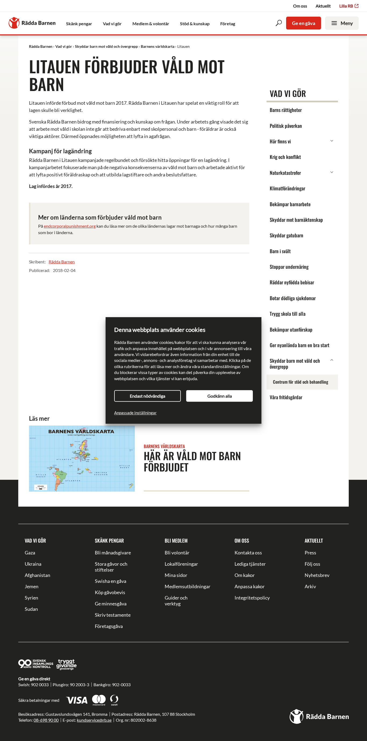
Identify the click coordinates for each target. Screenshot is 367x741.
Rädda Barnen (62, 261)
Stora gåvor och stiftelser (111, 567)
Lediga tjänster (250, 564)
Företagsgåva (109, 626)
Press (310, 552)
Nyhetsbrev (317, 575)
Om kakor (245, 575)
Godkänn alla (219, 395)
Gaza (30, 552)
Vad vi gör (35, 540)
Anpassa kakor (250, 586)
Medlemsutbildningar (183, 586)
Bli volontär (177, 552)
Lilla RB (346, 5)
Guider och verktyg (176, 600)
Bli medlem (176, 540)
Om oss (300, 5)
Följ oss (312, 564)
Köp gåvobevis (110, 592)
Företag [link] (227, 23)
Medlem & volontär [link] (150, 23)
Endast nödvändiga (147, 395)
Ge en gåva (303, 23)
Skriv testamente (113, 615)
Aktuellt (323, 5)
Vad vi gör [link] (112, 23)
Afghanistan (37, 575)
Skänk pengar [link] (79, 23)
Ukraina (33, 564)
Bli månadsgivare (113, 552)
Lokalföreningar (181, 564)
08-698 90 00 (46, 719)
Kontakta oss (248, 552)
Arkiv (310, 586)
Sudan (31, 609)
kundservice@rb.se (94, 719)
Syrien (31, 598)
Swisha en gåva (110, 581)
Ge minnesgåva (111, 603)
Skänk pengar (109, 540)
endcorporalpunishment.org (70, 225)
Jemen (31, 586)
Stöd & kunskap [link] (195, 23)
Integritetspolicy (252, 598)
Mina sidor (176, 575)
